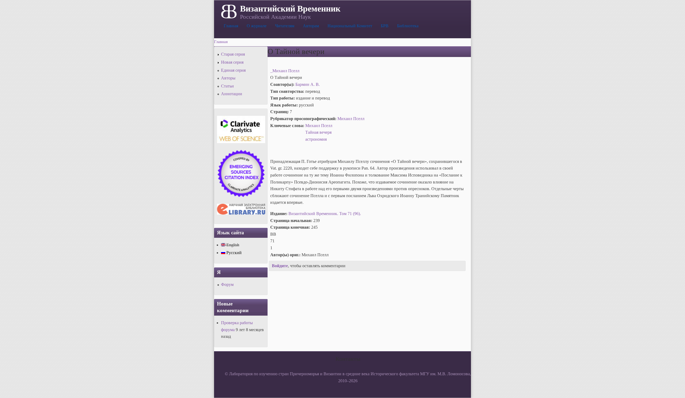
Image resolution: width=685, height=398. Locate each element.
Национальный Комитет (350, 26)
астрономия (316, 139)
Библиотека (407, 26)
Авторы (228, 78)
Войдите (280, 265)
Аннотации (231, 93)
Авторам (311, 26)
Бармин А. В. (307, 84)
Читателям (284, 26)
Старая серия (233, 54)
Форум (227, 284)
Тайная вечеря (318, 132)
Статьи (227, 86)
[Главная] (228, 11)
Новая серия (232, 62)
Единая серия (233, 70)
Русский (233, 252)
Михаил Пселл (350, 118)
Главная (231, 26)
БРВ (385, 26)
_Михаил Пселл (284, 70)
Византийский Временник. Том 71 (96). (324, 213)
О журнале (257, 26)
